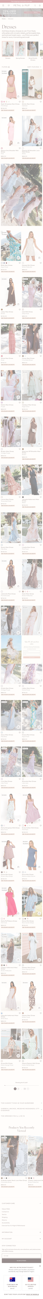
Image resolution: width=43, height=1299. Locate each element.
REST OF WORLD (32, 1294)
